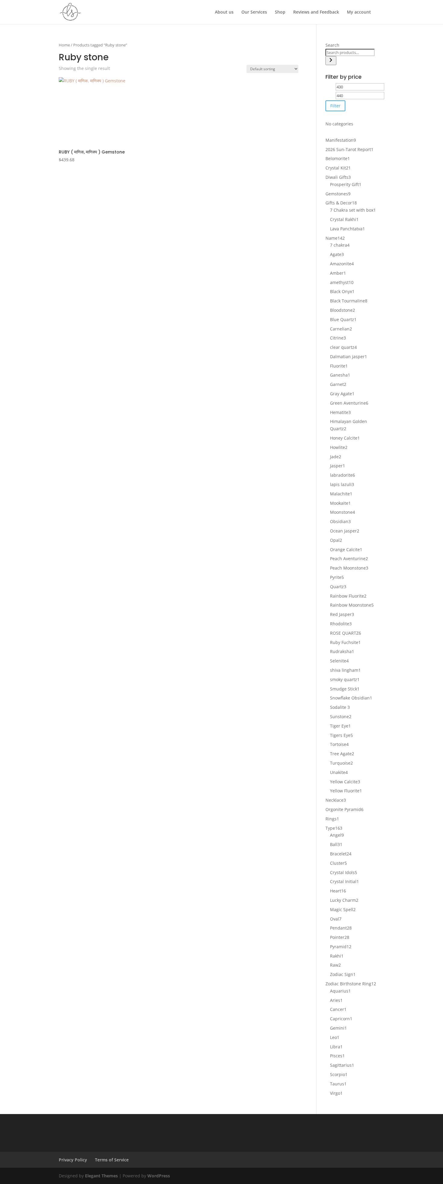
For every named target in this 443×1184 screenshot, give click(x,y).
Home (64, 45)
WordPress (158, 1176)
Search (332, 45)
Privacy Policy (73, 1160)
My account (359, 12)
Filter (335, 106)
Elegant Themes (101, 1176)
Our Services (254, 12)
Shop (280, 12)
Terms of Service (112, 1160)
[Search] (330, 60)
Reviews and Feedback (316, 12)
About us (224, 12)
